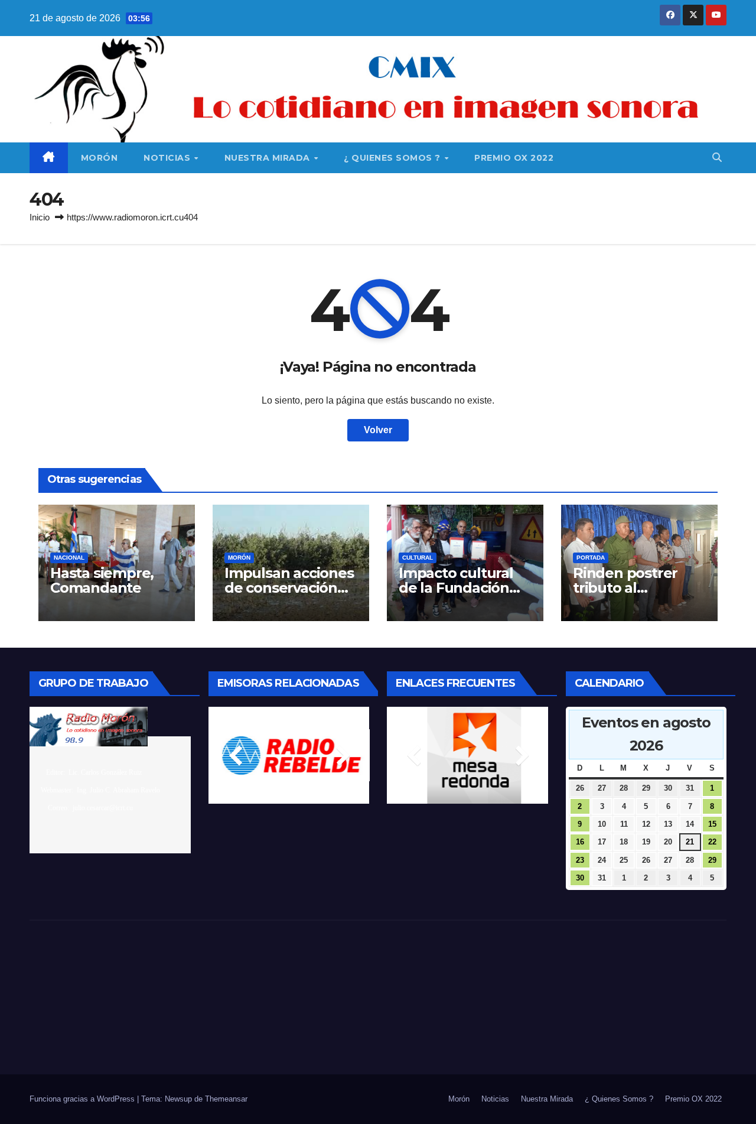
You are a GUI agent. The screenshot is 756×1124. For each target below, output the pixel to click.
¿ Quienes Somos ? (393, 157)
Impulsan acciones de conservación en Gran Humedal (289, 587)
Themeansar (226, 1098)
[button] (717, 157)
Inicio (40, 217)
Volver (378, 430)
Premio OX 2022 (513, 157)
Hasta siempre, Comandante (102, 580)
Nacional (69, 557)
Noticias (168, 157)
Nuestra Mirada (268, 157)
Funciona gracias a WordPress (83, 1098)
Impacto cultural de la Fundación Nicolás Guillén (456, 587)
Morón (99, 157)
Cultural (417, 557)
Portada (590, 557)
